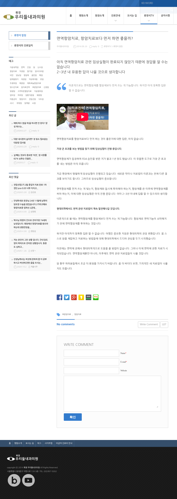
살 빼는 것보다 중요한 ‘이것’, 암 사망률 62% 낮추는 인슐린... (30, 157)
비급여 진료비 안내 (64, 443)
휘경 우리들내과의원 (32, 468)
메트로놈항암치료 (34, 83)
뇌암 (34, 103)
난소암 (40, 67)
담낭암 (18, 75)
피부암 (20, 95)
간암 (29, 67)
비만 (11, 75)
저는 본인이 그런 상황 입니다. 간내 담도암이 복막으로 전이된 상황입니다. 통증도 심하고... (31, 243)
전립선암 (32, 99)
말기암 (29, 71)
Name (123, 353)
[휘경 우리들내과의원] (24, 15)
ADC (12, 103)
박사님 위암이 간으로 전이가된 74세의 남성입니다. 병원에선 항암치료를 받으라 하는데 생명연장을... (31, 223)
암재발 (27, 103)
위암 (42, 79)
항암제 (26, 75)
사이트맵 (48, 443)
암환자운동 (29, 95)
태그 (39, 443)
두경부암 (13, 83)
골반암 (34, 75)
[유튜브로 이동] (28, 487)
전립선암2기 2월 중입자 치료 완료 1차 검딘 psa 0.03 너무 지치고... (30, 186)
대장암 (23, 79)
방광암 (12, 91)
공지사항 (165, 15)
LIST (164, 324)
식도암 (41, 99)
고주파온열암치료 (24, 91)
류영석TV (149, 15)
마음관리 (13, 99)
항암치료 (77, 314)
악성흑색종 (33, 79)
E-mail (123, 362)
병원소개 (83, 15)
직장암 (22, 71)
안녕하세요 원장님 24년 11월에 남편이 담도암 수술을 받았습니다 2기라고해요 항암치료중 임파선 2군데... (30, 204)
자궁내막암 (14, 67)
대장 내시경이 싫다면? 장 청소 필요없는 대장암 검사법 (31, 141)
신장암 (46, 87)
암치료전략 (25, 87)
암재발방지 (14, 79)
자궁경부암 (38, 91)
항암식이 (22, 99)
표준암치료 (66, 314)
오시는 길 (132, 15)
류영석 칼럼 (118, 46)
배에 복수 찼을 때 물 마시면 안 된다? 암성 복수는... (30, 125)
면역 (23, 67)
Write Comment (149, 324)
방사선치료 (14, 87)
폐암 (41, 75)
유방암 (19, 103)
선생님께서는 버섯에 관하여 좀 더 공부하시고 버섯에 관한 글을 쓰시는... (30, 261)
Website (123, 370)
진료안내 (115, 15)
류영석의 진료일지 (23, 45)
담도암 (12, 95)
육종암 (22, 83)
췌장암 (39, 95)
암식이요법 (39, 71)
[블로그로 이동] (14, 487)
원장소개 (99, 15)
